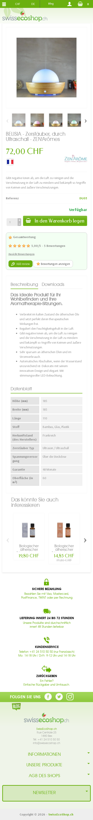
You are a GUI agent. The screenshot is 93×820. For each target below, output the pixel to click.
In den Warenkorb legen (59, 221)
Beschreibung (24, 284)
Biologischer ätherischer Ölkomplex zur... (29, 549)
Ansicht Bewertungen (21, 254)
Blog (50, 3)
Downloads (53, 284)
